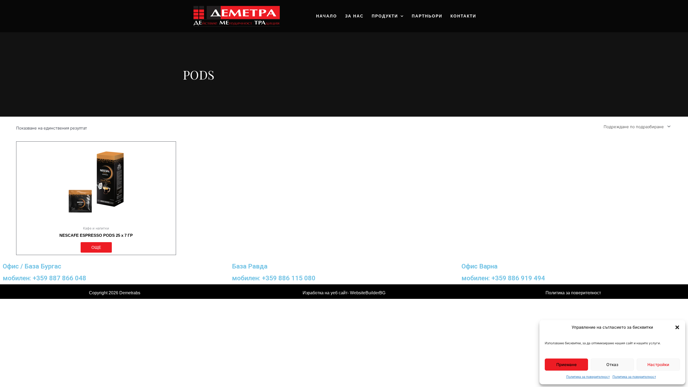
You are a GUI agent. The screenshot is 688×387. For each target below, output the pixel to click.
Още (96, 247)
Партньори (427, 16)
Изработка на (317, 293)
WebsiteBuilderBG (367, 293)
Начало (326, 16)
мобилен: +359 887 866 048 (44, 278)
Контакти (463, 16)
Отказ (612, 364)
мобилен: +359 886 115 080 (274, 278)
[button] (677, 327)
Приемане (566, 364)
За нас (354, 16)
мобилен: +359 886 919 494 (503, 278)
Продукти (385, 16)
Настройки (658, 364)
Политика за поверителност (588, 377)
